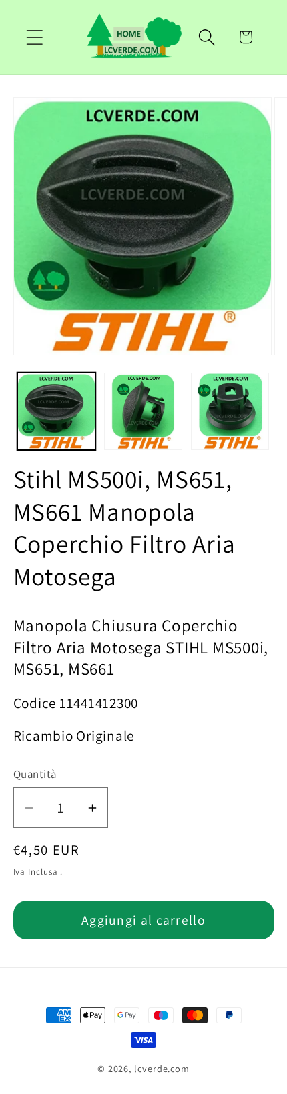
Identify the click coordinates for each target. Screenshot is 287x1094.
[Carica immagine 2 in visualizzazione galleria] (143, 412)
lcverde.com (162, 1068)
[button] (34, 37)
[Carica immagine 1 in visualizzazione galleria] (56, 412)
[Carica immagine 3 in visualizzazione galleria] (230, 412)
